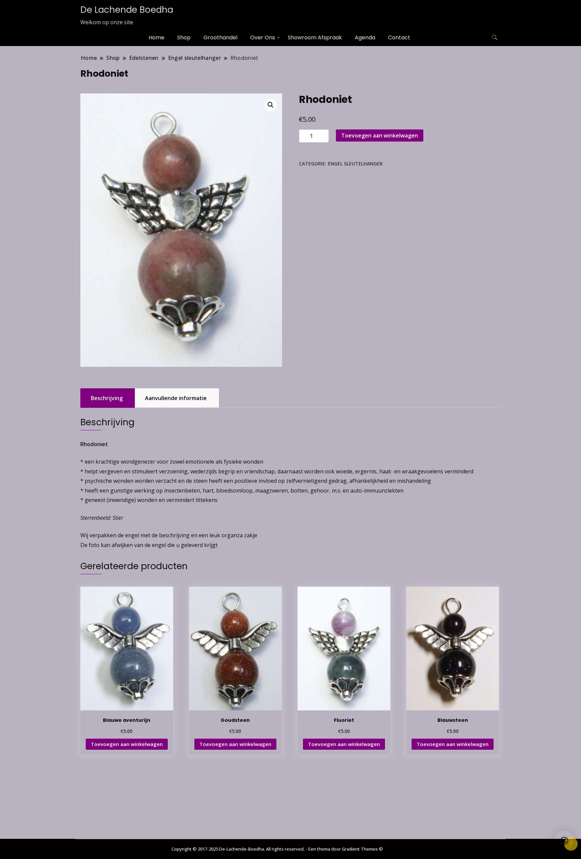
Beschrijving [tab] (107, 398)
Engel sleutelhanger (355, 163)
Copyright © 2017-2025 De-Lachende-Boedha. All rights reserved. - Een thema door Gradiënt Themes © (277, 849)
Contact (399, 37)
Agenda (365, 37)
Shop (184, 37)
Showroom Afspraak (315, 37)
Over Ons (262, 37)
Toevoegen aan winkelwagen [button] (127, 744)
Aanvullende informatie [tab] (176, 398)
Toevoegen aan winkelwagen (379, 135)
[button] (271, 105)
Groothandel (220, 37)
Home (156, 37)
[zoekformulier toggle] (495, 37)
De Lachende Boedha (126, 10)
